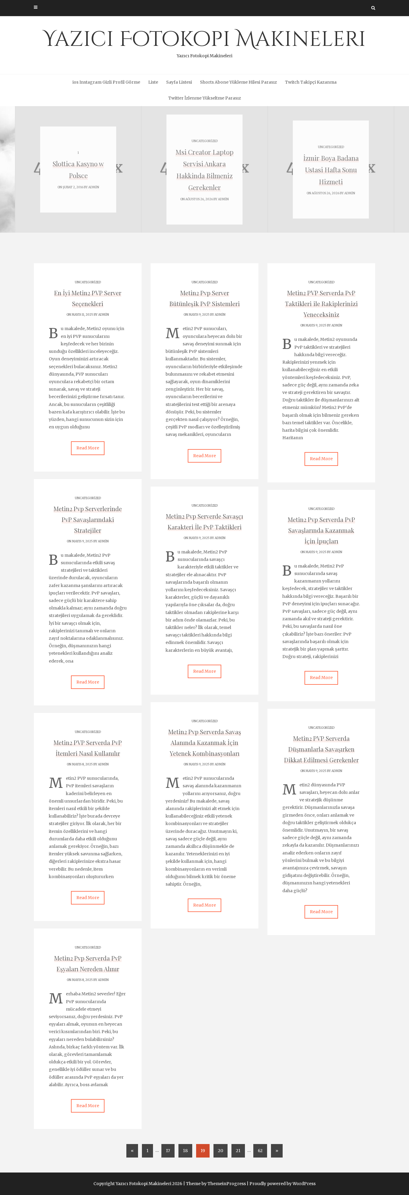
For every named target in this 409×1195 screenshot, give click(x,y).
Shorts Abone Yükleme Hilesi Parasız (238, 82)
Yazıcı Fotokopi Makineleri (204, 41)
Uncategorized (205, 141)
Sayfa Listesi (179, 82)
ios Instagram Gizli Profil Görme (106, 82)
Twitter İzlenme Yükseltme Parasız (204, 98)
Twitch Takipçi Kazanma (311, 82)
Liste (153, 82)
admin (93, 187)
